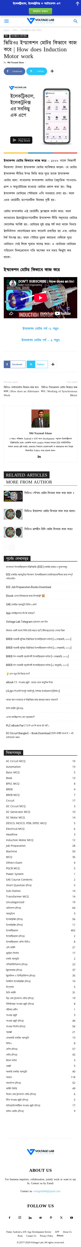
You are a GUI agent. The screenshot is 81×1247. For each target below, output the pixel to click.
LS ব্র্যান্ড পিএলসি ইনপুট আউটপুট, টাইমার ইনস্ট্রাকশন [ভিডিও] (33, 690)
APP (57, 1232)
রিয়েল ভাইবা (11, 1060)
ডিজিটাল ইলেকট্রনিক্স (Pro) (18, 981)
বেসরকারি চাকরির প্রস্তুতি (17, 1037)
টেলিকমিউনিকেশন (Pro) (16, 964)
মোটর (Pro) (11, 1054)
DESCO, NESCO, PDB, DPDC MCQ (26, 823)
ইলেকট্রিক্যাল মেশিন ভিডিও (31, 30)
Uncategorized (15, 902)
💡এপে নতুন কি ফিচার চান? (18, 673)
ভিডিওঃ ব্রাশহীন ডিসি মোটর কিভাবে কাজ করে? (48, 529)
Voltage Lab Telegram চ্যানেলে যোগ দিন (27, 621)
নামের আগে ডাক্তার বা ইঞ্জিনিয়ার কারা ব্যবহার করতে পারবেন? (32, 699)
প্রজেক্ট (9, 1032)
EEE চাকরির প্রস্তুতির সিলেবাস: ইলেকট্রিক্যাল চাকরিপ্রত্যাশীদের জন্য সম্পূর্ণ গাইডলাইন (39, 576)
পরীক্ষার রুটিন (12, 1009)
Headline (11, 834)
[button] (75, 21)
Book (9, 778)
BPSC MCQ (12, 783)
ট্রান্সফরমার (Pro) (14, 970)
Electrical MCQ (15, 829)
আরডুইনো (10, 913)
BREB (9, 789)
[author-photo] (40, 427)
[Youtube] (71, 1218)
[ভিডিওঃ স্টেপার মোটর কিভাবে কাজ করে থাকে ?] (13, 496)
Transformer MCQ (17, 896)
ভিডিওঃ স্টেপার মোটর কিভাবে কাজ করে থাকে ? (49, 493)
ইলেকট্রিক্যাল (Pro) (15, 936)
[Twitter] (61, 1218)
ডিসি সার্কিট (11, 992)
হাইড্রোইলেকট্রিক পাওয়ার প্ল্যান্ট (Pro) (23, 1105)
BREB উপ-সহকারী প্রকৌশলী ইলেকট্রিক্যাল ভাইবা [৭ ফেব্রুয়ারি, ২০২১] (37, 656)
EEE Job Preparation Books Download (28, 587)
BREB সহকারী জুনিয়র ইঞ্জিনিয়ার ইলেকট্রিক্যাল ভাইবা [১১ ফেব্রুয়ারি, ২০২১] (38, 647)
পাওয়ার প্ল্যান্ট (11, 1015)
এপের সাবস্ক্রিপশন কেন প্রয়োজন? (20, 716)
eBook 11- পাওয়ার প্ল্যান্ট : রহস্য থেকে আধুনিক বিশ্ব (29, 682)
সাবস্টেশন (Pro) (13, 1082)
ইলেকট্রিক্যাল (12, 930)
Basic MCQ (13, 772)
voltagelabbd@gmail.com (46, 1191)
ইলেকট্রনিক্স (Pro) (14, 919)
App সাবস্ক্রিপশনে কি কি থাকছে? (20, 613)
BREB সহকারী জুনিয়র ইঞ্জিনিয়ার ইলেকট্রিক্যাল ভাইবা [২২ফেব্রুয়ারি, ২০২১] (38, 639)
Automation (13, 766)
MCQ (9, 857)
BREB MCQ (13, 795)
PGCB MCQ (13, 868)
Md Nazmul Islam (15, 63)
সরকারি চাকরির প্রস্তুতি (16, 1071)
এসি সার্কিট (10, 947)
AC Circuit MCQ (15, 761)
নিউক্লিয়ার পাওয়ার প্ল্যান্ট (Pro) (20, 1003)
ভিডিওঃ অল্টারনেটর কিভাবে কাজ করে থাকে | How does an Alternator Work (21, 391)
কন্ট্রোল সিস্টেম (12, 953)
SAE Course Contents (19, 879)
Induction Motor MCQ (19, 840)
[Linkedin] (40, 457)
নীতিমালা (60, 1236)
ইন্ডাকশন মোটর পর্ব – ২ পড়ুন (41, 340)
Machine (11, 851)
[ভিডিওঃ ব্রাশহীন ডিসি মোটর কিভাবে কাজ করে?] (13, 532)
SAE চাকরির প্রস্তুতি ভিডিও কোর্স (21, 604)
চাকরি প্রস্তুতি (12, 958)
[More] (52, 71)
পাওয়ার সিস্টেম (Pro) (15, 1026)
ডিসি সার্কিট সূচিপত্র (14, 708)
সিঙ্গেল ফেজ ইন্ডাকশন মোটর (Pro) (21, 1094)
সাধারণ (9, 1077)
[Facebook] (9, 1218)
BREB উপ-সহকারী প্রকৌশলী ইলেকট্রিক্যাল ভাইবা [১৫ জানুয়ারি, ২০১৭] (37, 664)
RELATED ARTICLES (26, 475)
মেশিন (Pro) (11, 1049)
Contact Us (31, 1236)
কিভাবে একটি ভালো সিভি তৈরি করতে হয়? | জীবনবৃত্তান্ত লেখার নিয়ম (35, 630)
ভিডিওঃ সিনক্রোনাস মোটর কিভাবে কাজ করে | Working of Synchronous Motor (59, 391)
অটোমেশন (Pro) (13, 908)
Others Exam (14, 862)
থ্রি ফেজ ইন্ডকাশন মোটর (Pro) (20, 998)
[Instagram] (20, 1218)
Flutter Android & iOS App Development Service (28, 1232)
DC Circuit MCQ (16, 806)
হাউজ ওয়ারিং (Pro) (15, 1111)
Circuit (10, 800)
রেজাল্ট (8, 1066)
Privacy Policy (46, 1236)
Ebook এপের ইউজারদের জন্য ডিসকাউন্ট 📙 (25, 595)
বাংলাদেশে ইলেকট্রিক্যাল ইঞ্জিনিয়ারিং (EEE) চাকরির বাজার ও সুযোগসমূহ (36, 566)
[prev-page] (6, 547)
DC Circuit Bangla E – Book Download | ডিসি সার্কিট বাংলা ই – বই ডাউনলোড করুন (39, 735)
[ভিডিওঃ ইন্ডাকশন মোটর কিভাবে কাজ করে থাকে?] (13, 514)
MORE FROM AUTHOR (29, 482)
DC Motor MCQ (15, 817)
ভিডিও (15, 30)
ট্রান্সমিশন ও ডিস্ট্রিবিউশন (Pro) (20, 975)
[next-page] (12, 547)
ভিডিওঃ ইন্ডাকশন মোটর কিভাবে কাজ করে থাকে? (49, 511)
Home (6, 30)
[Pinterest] (51, 1218)
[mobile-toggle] (6, 21)
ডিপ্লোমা (10, 987)
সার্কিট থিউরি (11, 1088)
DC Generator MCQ (18, 812)
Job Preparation (16, 845)
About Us (67, 1232)
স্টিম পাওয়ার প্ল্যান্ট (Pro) (17, 1099)
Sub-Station (13, 891)
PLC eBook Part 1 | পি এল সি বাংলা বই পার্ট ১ (27, 725)
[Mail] (40, 1218)
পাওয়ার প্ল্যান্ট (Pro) (15, 1020)
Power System (15, 874)
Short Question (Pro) (18, 885)
